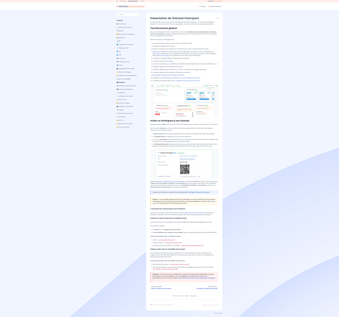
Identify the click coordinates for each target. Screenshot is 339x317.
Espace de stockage (162, 55)
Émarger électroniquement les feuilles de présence (168, 75)
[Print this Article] (217, 18)
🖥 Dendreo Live (121, 58)
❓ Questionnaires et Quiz (125, 113)
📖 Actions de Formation (124, 27)
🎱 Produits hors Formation (125, 106)
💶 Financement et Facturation (126, 86)
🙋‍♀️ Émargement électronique (126, 69)
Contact (203, 6)
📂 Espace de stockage (124, 72)
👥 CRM (119, 55)
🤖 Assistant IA (121, 38)
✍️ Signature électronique (125, 124)
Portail (142, 1)
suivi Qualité (169, 61)
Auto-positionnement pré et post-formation (186, 81)
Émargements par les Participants (193, 213)
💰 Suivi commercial (123, 127)
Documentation (133, 1)
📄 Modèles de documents (125, 96)
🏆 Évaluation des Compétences (127, 75)
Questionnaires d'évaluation (191, 78)
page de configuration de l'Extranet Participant (170, 181)
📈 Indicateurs (121, 93)
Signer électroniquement (160, 52)
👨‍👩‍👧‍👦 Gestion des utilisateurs (125, 89)
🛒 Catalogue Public (123, 48)
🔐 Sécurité (120, 120)
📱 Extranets (121, 82)
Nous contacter (169, 304)
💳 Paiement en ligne (123, 103)
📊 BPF (118, 41)
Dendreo (217, 313)
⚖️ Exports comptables (124, 79)
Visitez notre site (216, 6)
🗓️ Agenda (120, 31)
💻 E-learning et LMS (123, 62)
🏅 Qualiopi (120, 110)
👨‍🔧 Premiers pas (121, 24)
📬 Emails (119, 65)
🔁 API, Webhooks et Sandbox (126, 34)
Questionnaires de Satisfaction (171, 78)
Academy (123, 1)
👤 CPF (119, 51)
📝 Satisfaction (121, 117)
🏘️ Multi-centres (122, 99)
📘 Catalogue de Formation (125, 44)
